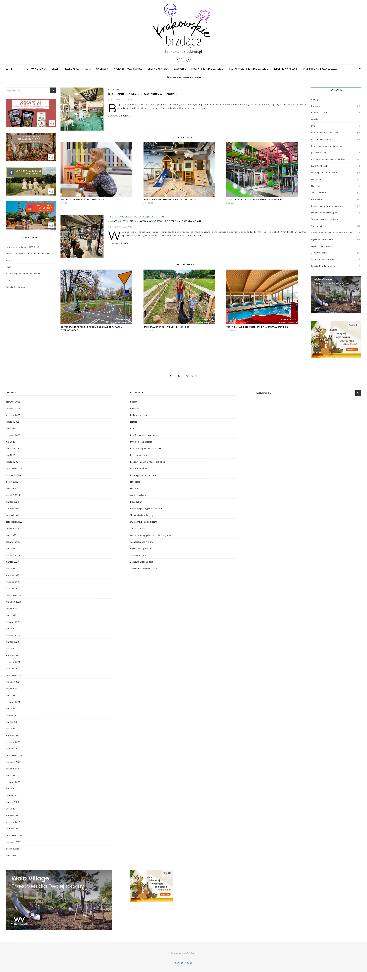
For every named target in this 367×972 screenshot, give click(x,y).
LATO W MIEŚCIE (319, 165)
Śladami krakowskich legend (185, 77)
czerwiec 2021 (13, 701)
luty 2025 (10, 455)
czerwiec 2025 (13, 435)
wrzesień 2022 (13, 601)
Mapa (87, 68)
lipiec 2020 (11, 775)
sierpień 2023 (12, 528)
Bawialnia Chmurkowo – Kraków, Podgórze (170, 200)
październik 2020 (14, 755)
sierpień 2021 (12, 688)
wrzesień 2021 (13, 681)
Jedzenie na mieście (286, 68)
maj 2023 (10, 548)
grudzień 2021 (13, 661)
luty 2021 (10, 728)
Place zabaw (71, 68)
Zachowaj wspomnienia (322, 259)
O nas (8, 280)
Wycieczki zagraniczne (322, 245)
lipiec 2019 (11, 855)
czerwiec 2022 (13, 621)
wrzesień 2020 (13, 761)
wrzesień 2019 (13, 841)
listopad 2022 (12, 588)
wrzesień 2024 (13, 475)
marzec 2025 (12, 448)
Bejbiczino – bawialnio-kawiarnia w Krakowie (142, 94)
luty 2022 (10, 648)
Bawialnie (180, 68)
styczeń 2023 (12, 575)
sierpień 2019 (12, 848)
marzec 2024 (12, 501)
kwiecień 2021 (13, 715)
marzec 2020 (12, 801)
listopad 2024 (12, 461)
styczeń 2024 (12, 508)
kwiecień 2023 (13, 555)
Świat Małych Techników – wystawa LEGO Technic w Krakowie (155, 221)
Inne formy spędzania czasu (320, 68)
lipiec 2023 (11, 535)
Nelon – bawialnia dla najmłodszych (82, 200)
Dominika (117, 99)
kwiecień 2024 (13, 495)
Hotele (314, 119)
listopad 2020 (12, 748)
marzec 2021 (12, 721)
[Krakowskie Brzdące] (183, 28)
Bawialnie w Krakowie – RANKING (22, 246)
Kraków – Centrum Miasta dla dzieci (328, 159)
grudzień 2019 (13, 822)
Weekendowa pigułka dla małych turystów (332, 232)
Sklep (55, 68)
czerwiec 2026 (13, 401)
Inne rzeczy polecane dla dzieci (326, 145)
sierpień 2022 (12, 608)
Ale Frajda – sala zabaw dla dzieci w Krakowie (254, 200)
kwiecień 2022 (13, 635)
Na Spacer (102, 68)
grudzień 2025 (13, 415)
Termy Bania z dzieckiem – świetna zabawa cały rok (257, 327)
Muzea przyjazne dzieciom (207, 68)
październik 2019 (14, 835)
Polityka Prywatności (16, 286)
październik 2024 (14, 468)
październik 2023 (14, 521)
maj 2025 (10, 441)
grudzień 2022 (13, 581)
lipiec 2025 (11, 428)
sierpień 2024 (12, 481)
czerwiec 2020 (13, 781)
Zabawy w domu (319, 252)
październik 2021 (14, 675)
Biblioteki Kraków (319, 112)
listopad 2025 (12, 421)
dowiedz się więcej (119, 115)
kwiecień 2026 (13, 408)
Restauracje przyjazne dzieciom (249, 68)
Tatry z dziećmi (318, 225)
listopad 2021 (12, 668)
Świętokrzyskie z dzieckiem (324, 219)
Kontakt (9, 260)
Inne (313, 125)
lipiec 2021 (11, 695)
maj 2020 (10, 788)
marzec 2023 (12, 561)
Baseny (314, 99)
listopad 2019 (12, 828)
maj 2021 (10, 708)
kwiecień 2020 (13, 795)
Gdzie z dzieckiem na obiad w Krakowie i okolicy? (30, 253)
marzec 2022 (12, 641)
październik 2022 (14, 595)
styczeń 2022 (12, 655)
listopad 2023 (12, 515)
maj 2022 (10, 628)
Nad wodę (316, 185)
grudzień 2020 (13, 741)
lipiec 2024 (11, 488)
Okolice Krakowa (158, 68)
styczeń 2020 (12, 815)
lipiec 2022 (11, 615)
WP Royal (191, 953)
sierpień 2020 (12, 768)
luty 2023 (10, 568)
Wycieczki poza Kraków (128, 68)
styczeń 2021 (12, 735)
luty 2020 (10, 808)
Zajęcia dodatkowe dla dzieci (325, 266)
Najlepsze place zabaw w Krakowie (23, 273)
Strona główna (37, 68)
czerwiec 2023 (13, 541)
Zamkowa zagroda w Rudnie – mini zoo (167, 327)
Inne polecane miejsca (120, 217)
